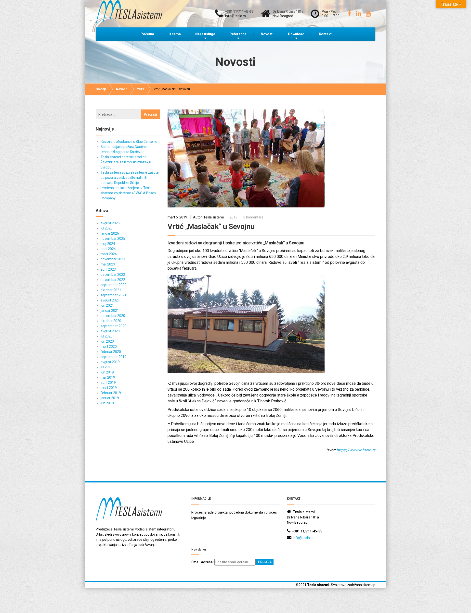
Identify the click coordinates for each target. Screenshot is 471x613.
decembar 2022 (113, 274)
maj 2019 (108, 377)
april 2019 (108, 383)
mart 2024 (109, 254)
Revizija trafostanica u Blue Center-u (129, 142)
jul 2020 (107, 336)
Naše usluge (205, 34)
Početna (147, 34)
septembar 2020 (113, 326)
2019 (233, 217)
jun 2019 (107, 372)
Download (296, 34)
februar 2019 (111, 393)
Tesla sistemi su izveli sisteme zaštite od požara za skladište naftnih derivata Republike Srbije (130, 177)
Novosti (267, 34)
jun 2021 (107, 305)
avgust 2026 (110, 223)
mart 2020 (109, 347)
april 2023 (108, 269)
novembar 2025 (113, 238)
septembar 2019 (113, 357)
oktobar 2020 (111, 321)
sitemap (369, 585)
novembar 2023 (113, 259)
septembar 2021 (113, 295)
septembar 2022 (113, 285)
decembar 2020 (113, 316)
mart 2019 (109, 388)
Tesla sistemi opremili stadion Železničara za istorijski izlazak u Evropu (126, 162)
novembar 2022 (113, 280)
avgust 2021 (110, 300)
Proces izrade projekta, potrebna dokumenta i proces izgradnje (234, 515)
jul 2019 (107, 367)
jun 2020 (107, 341)
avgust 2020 (110, 331)
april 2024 (108, 249)
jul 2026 (107, 228)
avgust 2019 (110, 362)
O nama (175, 34)
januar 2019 (110, 398)
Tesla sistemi (318, 585)
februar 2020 (111, 352)
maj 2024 (108, 244)
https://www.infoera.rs (356, 450)
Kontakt (325, 34)
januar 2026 (110, 233)
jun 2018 (107, 403)
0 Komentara (253, 217)
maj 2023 (108, 264)
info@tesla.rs (303, 538)
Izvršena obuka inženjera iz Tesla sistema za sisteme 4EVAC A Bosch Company (128, 193)
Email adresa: (202, 562)
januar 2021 (110, 311)
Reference (238, 34)
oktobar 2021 (111, 290)
